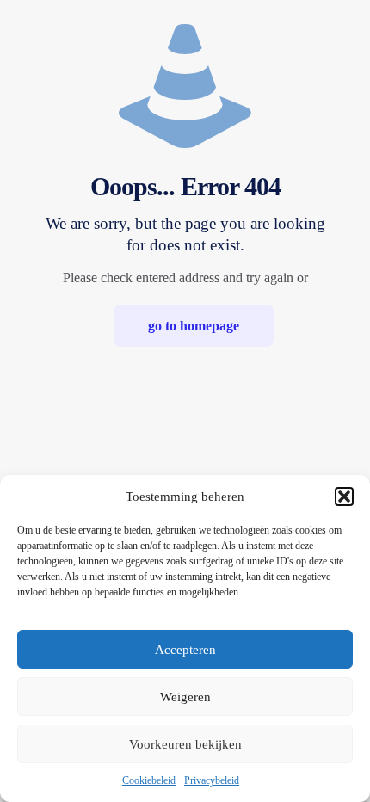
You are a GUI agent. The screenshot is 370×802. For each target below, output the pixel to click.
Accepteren (185, 650)
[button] (344, 496)
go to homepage (193, 325)
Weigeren (185, 697)
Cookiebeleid (149, 780)
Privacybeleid (211, 780)
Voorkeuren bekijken (185, 744)
